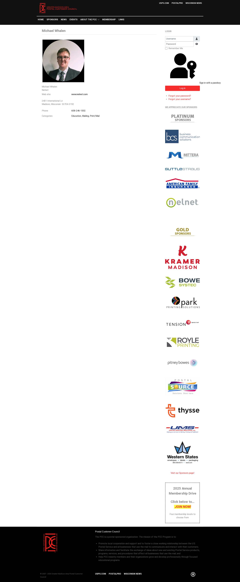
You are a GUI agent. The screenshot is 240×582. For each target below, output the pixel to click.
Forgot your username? (179, 99)
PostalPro (177, 3)
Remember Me (175, 48)
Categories (47, 116)
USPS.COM (164, 3)
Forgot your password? (179, 96)
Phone (45, 110)
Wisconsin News (194, 3)
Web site (46, 94)
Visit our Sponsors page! (182, 473)
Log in (182, 88)
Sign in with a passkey (199, 82)
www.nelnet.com (79, 94)
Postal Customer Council (107, 531)
